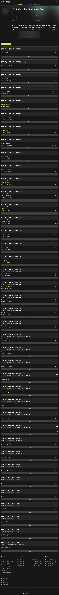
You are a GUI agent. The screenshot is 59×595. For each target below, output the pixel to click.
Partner (14, 590)
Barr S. (2, 52)
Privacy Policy (27, 590)
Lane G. (3, 418)
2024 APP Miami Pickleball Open (11, 48)
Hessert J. (9, 184)
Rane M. (9, 54)
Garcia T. (8, 418)
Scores (39, 4)
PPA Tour (5, 578)
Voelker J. (3, 390)
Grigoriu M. (3, 223)
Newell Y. (3, 132)
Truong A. (3, 65)
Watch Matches (35, 559)
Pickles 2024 (50, 565)
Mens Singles (34, 43)
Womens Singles (16, 43)
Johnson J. (3, 54)
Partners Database (36, 565)
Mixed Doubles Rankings (8, 572)
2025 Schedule (20, 563)
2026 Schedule (20, 561)
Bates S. (3, 106)
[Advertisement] (29, 34)
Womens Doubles (6, 43)
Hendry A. (8, 104)
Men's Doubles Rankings (8, 566)
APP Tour (5, 580)
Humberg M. (9, 65)
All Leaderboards (50, 559)
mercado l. (8, 351)
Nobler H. (8, 106)
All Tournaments (21, 559)
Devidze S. (3, 379)
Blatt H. (3, 195)
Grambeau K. (4, 171)
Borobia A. (7, 249)
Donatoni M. (8, 195)
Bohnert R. (10, 234)
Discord (45, 590)
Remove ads (29, 39)
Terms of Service (36, 590)
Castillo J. (3, 67)
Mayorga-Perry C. (10, 132)
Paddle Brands (6, 584)
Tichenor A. (3, 184)
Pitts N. (9, 210)
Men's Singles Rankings (8, 561)
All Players (5, 559)
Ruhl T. (2, 249)
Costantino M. (10, 366)
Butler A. (3, 158)
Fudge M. (7, 52)
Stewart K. (10, 119)
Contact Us (20, 590)
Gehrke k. (9, 390)
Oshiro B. (10, 171)
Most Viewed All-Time (37, 563)
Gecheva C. (10, 117)
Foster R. (3, 104)
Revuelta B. (4, 119)
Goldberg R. (4, 234)
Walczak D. (3, 117)
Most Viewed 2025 (36, 561)
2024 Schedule (20, 565)
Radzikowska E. (9, 67)
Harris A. (8, 143)
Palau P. (9, 288)
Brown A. (3, 351)
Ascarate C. (8, 158)
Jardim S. (3, 143)
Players (29, 4)
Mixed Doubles (43, 43)
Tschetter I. (3, 366)
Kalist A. (9, 379)
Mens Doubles (25, 43)
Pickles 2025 (50, 563)
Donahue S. (3, 210)
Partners (34, 4)
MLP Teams (5, 582)
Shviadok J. (9, 223)
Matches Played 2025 (52, 561)
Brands (25, 4)
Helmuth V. (3, 288)
